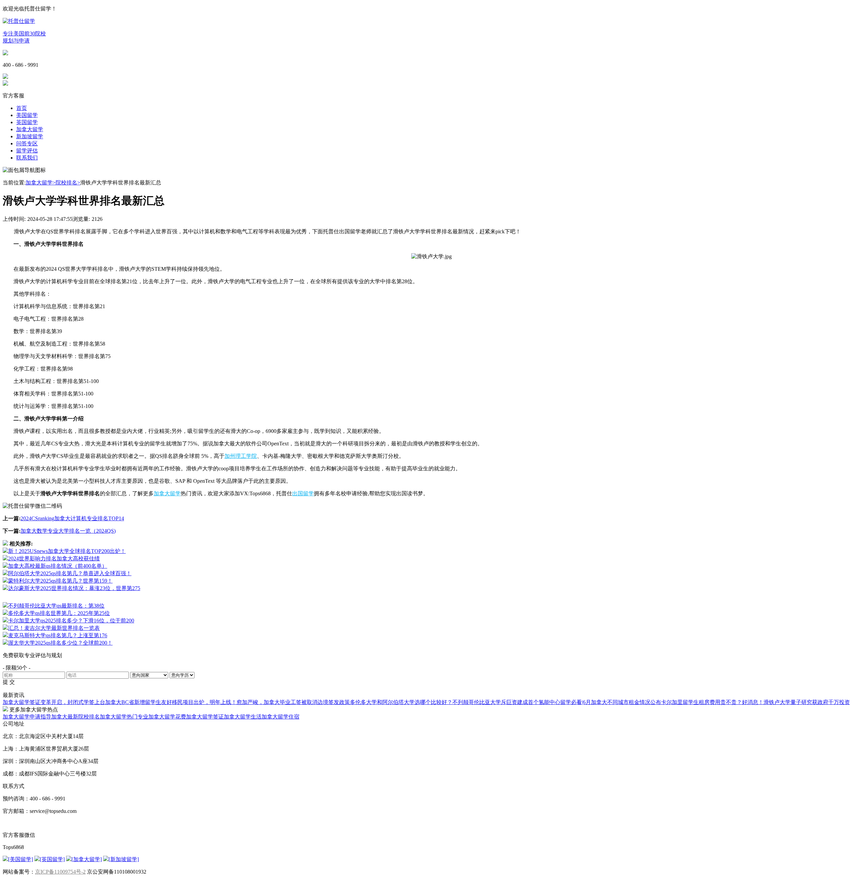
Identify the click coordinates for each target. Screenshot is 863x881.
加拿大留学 (29, 129)
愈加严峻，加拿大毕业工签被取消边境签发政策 (293, 702)
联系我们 (27, 157)
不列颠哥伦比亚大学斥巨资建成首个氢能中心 (506, 702)
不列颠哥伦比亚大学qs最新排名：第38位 (56, 606)
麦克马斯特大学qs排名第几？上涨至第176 (57, 635)
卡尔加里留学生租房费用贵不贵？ (701, 702)
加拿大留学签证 (205, 717)
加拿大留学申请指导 (27, 717)
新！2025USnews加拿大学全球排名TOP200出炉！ (67, 551)
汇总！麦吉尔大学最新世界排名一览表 (54, 628)
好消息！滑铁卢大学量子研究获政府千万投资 (796, 702)
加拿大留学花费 (167, 717)
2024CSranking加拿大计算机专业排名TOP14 (72, 518)
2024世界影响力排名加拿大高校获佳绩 (54, 558)
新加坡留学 (29, 136)
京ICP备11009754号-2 (60, 872)
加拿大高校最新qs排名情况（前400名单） (57, 566)
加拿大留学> (41, 182)
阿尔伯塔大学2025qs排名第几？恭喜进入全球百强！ (69, 573)
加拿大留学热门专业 (124, 717)
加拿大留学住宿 (280, 717)
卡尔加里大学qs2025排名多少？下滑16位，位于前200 (71, 620)
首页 (21, 108)
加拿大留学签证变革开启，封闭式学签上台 (54, 702)
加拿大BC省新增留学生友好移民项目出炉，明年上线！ (171, 702)
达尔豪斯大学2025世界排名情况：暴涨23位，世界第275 (74, 588)
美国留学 (27, 115)
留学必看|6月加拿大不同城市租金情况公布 (610, 702)
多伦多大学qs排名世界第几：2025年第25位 (59, 613)
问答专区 (27, 143)
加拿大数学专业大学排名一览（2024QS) (68, 531)
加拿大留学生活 (243, 717)
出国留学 (303, 493)
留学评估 (27, 150)
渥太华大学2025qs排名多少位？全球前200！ (60, 643)
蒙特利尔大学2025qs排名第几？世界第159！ (60, 581)
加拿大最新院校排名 (75, 717)
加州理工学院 (241, 456)
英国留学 (27, 122)
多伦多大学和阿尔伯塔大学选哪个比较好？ (401, 702)
